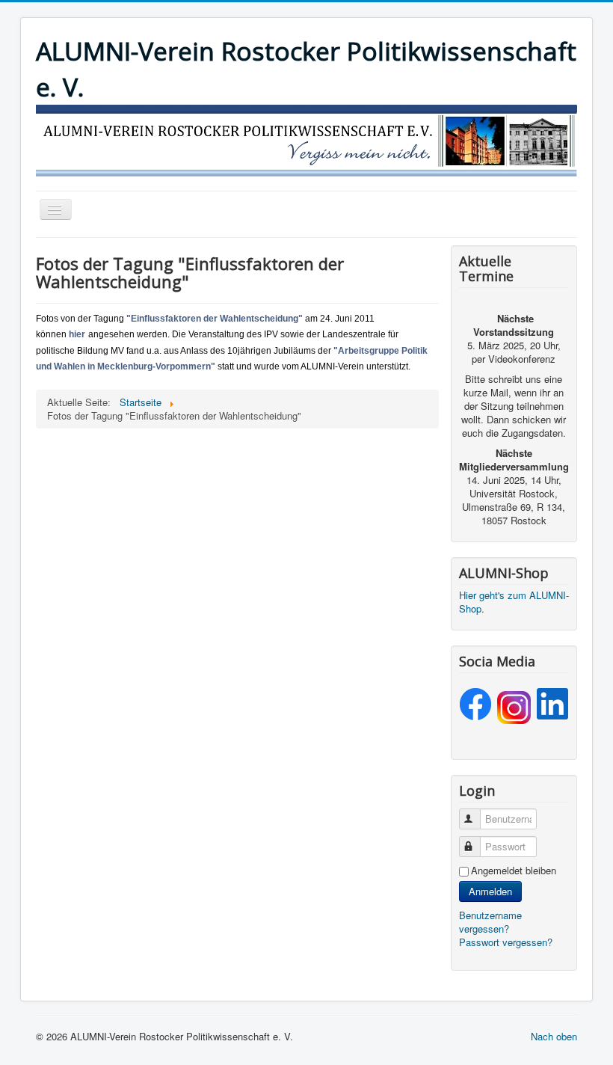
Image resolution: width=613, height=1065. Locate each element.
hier (77, 334)
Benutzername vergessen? (490, 922)
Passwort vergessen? (505, 942)
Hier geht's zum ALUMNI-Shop (514, 602)
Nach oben (554, 1036)
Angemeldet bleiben (513, 870)
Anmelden (490, 891)
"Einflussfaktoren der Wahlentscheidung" (214, 318)
